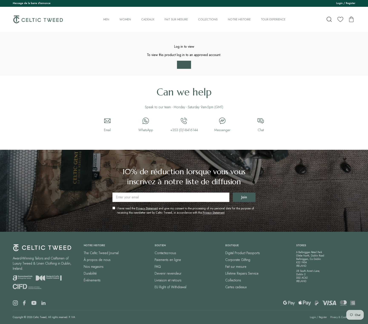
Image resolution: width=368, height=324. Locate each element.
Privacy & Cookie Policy (342, 317)
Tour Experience (273, 19)
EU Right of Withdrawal (170, 287)
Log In (184, 64)
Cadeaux (147, 19)
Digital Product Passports (242, 253)
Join (244, 197)
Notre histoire (239, 19)
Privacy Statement (147, 208)
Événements (92, 280)
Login (339, 3)
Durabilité (90, 273)
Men (106, 19)
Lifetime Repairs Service (242, 273)
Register (350, 3)
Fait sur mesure (176, 19)
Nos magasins (94, 266)
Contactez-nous (165, 253)
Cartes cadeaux (236, 287)
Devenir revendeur (168, 273)
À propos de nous (97, 259)
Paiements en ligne (168, 259)
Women (125, 19)
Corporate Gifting (237, 259)
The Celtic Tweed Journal (101, 253)
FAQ (158, 266)
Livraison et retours (168, 280)
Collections (208, 19)
